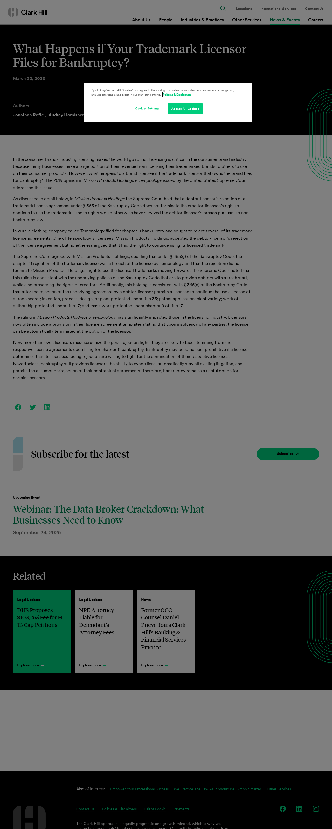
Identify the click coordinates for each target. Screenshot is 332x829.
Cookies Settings (147, 108)
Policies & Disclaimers (177, 94)
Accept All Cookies (185, 108)
